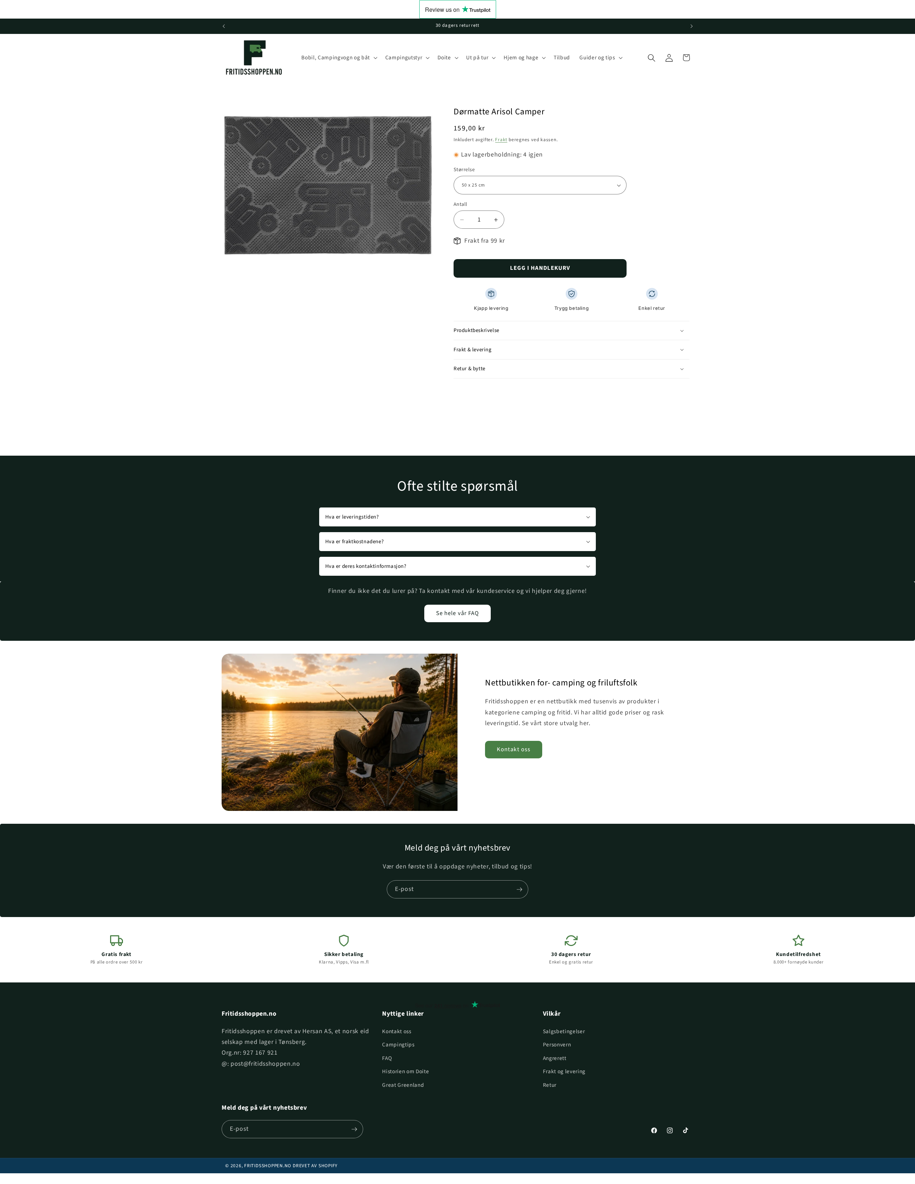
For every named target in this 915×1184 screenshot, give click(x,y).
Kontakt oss (513, 749)
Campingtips (398, 1045)
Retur (550, 1085)
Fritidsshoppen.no (267, 1165)
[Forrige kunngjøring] (224, 26)
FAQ (387, 1058)
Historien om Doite (405, 1071)
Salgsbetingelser (564, 1031)
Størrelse (464, 169)
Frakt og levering (564, 1071)
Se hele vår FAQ (457, 613)
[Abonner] (519, 889)
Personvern (557, 1045)
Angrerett (555, 1058)
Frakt (501, 139)
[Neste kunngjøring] (691, 26)
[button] (338, 58)
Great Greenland (403, 1085)
